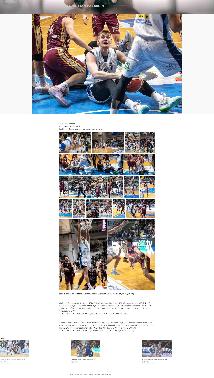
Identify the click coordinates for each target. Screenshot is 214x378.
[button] (75, 142)
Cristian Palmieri (86, 6)
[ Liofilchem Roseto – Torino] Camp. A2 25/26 (83, 359)
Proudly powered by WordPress (102, 374)
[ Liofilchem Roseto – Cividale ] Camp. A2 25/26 (12, 359)
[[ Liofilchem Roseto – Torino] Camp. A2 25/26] (106, 348)
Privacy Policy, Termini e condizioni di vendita (81, 374)
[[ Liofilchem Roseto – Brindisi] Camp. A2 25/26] (177, 348)
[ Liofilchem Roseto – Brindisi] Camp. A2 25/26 (154, 359)
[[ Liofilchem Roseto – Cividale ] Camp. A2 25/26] (34, 348)
